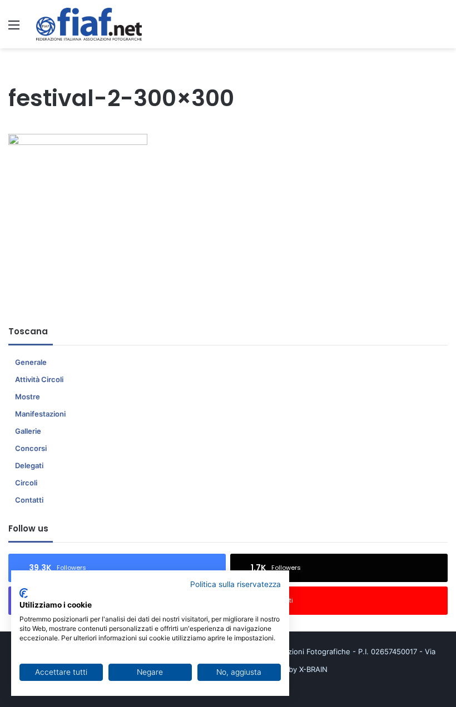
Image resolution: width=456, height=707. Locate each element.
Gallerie (28, 431)
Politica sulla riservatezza (235, 584)
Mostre (27, 396)
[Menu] (13, 28)
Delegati (29, 465)
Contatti (29, 499)
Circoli (26, 482)
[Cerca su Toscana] (442, 28)
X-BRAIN (313, 669)
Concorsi (31, 448)
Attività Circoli (39, 379)
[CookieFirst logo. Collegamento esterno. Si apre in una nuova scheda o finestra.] (23, 593)
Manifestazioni (40, 413)
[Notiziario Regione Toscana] (89, 24)
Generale (31, 362)
